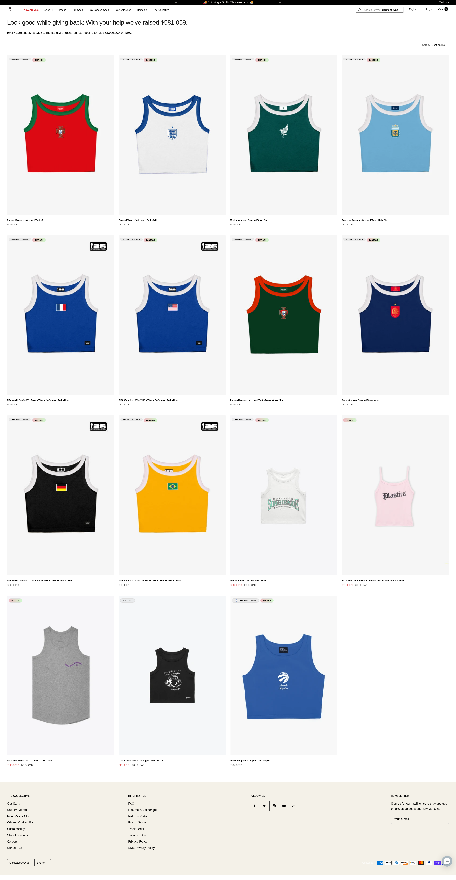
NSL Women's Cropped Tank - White (248, 580)
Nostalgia (142, 9)
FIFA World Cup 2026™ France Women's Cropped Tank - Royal (38, 400)
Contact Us (14, 848)
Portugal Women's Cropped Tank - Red (26, 220)
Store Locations (17, 835)
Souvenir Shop (123, 9)
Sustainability (16, 829)
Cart (442, 9)
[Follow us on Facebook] (255, 806)
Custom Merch (446, 2)
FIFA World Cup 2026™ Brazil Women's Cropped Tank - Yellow (150, 580)
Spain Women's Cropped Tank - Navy (360, 400)
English (413, 9)
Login (429, 9)
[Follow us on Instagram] (274, 806)
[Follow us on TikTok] (294, 806)
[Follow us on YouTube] (284, 806)
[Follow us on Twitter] (264, 806)
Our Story (13, 803)
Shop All (48, 9)
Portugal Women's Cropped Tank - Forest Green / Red (257, 400)
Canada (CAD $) (19, 862)
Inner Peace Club (18, 816)
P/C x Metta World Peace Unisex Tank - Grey (29, 760)
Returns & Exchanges (142, 810)
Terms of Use (137, 835)
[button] (447, 861)
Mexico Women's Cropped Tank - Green (250, 220)
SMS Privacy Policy (141, 848)
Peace (62, 9)
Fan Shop (77, 9)
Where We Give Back (21, 822)
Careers (12, 841)
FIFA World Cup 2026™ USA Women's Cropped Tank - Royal (149, 400)
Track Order (136, 829)
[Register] (443, 819)
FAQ (131, 803)
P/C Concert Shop (99, 9)
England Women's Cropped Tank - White (139, 220)
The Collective (161, 9)
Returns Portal (137, 816)
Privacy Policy (137, 841)
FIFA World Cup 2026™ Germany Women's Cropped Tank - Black (39, 580)
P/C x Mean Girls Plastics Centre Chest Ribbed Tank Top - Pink (373, 580)
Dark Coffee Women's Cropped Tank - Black (141, 760)
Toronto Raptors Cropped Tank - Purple (250, 760)
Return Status (137, 822)
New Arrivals (31, 9)
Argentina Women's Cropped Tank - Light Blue (365, 220)
